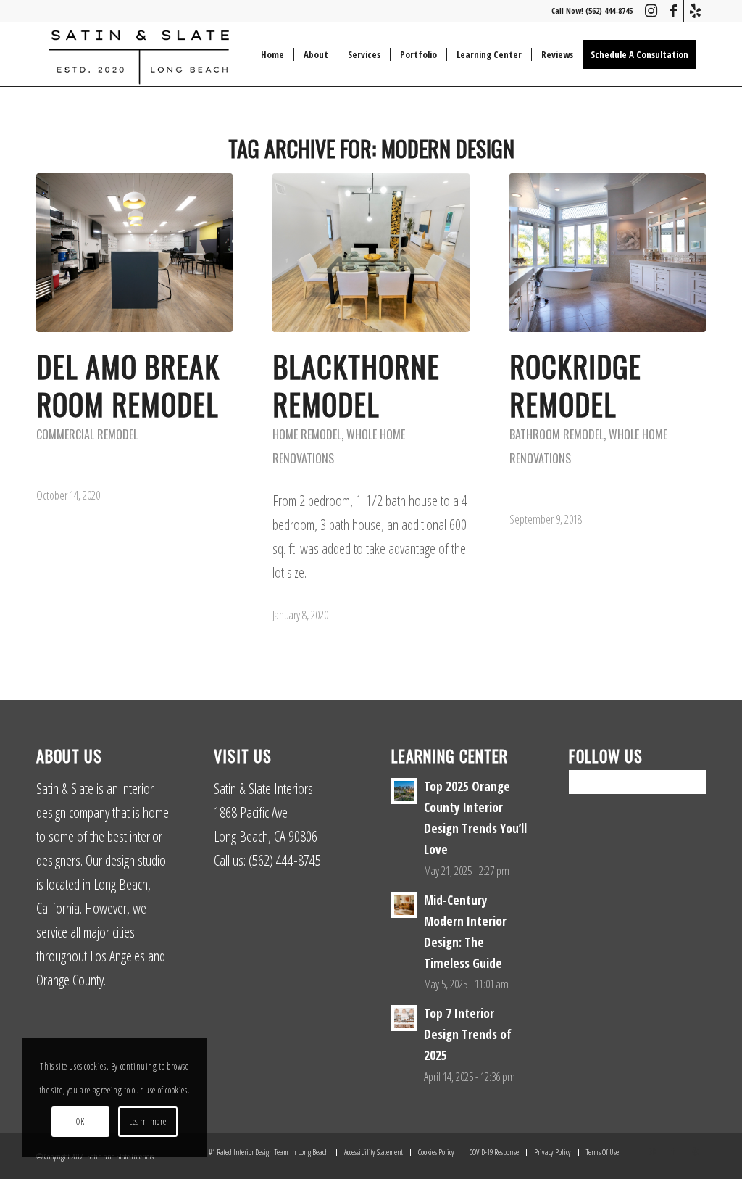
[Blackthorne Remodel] (370, 252)
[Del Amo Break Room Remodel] (134, 252)
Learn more (148, 1121)
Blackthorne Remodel (356, 385)
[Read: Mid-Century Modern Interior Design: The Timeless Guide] (404, 905)
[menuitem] (272, 54)
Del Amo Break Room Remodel (128, 385)
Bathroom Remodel (556, 434)
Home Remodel (306, 434)
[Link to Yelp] (695, 11)
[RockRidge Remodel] (607, 252)
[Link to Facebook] (672, 11)
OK (80, 1121)
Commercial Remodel (87, 434)
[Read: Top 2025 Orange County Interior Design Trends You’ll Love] (404, 791)
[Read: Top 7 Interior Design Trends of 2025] (404, 1018)
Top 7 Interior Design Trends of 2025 (468, 1034)
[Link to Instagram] (651, 11)
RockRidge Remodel (575, 385)
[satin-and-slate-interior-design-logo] (138, 54)
